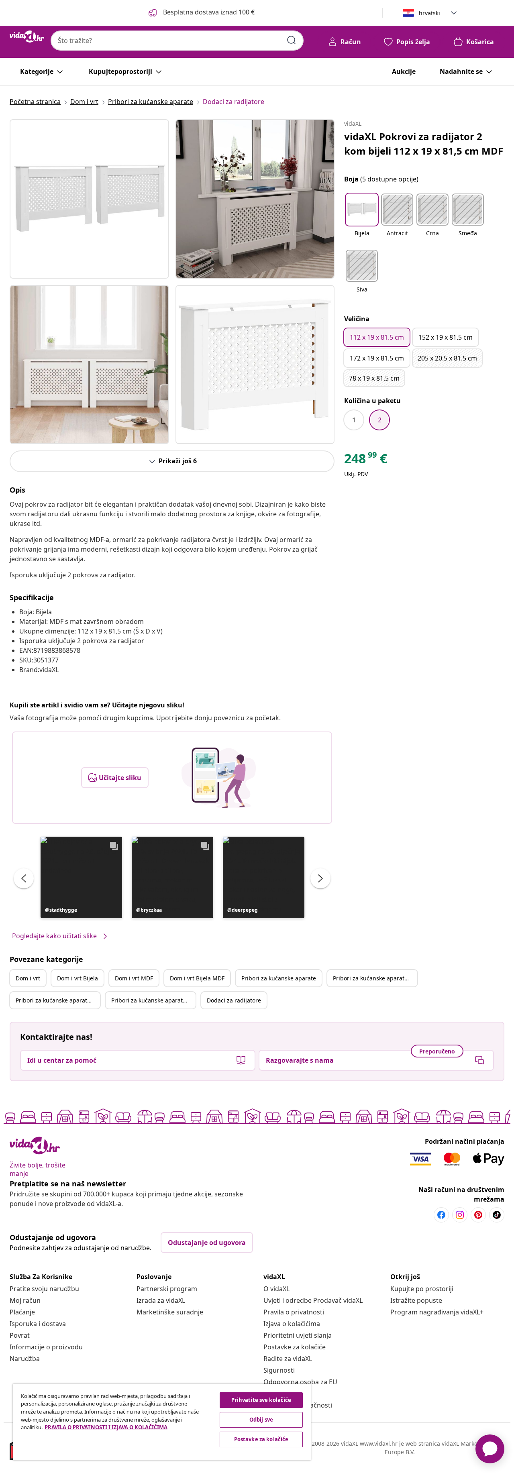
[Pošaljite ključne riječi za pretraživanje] (291, 40)
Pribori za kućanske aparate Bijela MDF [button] (153, 1000)
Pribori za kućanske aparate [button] (278, 978)
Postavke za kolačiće (294, 1347)
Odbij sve (261, 1419)
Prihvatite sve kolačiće (261, 1400)
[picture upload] (218, 777)
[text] (365, 460)
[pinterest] (478, 1215)
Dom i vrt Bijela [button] (77, 978)
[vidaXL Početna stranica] (27, 37)
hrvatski (429, 13)
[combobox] (177, 41)
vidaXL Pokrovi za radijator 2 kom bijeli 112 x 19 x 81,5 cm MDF (423, 143)
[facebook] (441, 1215)
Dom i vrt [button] (28, 978)
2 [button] (379, 420)
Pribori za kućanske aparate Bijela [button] (375, 978)
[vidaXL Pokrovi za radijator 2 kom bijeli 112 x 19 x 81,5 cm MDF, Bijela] (89, 199)
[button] (81, 877)
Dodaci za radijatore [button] (234, 1000)
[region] (162, 1422)
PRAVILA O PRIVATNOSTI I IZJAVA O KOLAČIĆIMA (106, 1427)
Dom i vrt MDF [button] (134, 978)
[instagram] (460, 1215)
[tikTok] (497, 1215)
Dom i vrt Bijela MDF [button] (197, 978)
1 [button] (354, 420)
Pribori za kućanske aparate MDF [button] (58, 1000)
